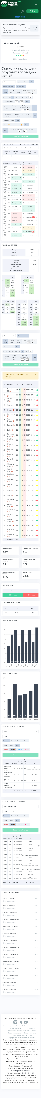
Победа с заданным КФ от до (25, 108)
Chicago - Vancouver (10, 941)
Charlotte (30, 192)
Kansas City (11, 534)
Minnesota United (10, 465)
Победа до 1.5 (6, 108)
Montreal (14, 206)
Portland (30, 178)
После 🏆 (7, 125)
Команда (10, 385)
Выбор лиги (20, 86)
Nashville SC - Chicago (10, 927)
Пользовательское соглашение (18, 1030)
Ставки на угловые (14, 1033)
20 (13, 97)
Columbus (10, 529)
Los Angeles (11, 414)
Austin (9, 525)
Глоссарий (31, 1028)
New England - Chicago (11, 962)
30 (16, 97)
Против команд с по (12, 101)
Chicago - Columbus (9, 990)
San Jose (10, 425)
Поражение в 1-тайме (18, 115)
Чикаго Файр (12, 43)
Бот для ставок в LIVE (17, 1028)
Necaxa (30, 188)
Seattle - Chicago (8, 899)
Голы (28, 385)
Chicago (30, 167)
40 (19, 97)
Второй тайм (18, 92)
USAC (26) (4, 220)
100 (26, 97)
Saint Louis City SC (10, 435)
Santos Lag (30, 185)
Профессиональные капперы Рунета (22, 1038)
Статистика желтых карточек (22, 1035)
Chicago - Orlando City (10, 976)
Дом (19, 82)
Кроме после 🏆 (17, 125)
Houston (9, 405)
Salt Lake (10, 454)
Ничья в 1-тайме (29, 115)
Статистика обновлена (20, 136)
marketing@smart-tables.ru (20, 1071)
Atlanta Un (30, 235)
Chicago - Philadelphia (10, 955)
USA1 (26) (4, 170)
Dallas (9, 430)
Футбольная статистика (30, 1026)
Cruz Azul (15, 181)
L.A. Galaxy (10, 479)
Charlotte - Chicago (9, 934)
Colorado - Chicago (9, 983)
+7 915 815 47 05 (27, 1073)
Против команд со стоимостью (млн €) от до (22, 130)
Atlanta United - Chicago (11, 969)
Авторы (34, 1030)
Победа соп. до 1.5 (14, 108)
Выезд (26, 82)
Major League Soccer (20, 59)
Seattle (9, 490)
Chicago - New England (11, 920)
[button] (22, 11)
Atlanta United (9, 520)
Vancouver (10, 394)
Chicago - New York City (11, 948)
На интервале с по (27, 92)
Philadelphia (11, 509)
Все (32, 82)
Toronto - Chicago (9, 906)
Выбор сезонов (8, 86)
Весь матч (5, 92)
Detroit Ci (14, 231)
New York (15, 171)
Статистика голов (30, 1033)
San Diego (10, 474)
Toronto (30, 203)
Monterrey (15, 167)
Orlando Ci (14, 174)
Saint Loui (30, 221)
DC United (14, 210)
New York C (14, 196)
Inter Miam (14, 199)
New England (9, 420)
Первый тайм (11, 92)
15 (9, 97)
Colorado (10, 449)
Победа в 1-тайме (7, 115)
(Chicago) (20, 46)
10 (6, 97)
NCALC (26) (5, 167)
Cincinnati (30, 217)
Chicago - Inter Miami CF (11, 913)
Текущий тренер (9, 120)
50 (22, 97)
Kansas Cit (30, 224)
